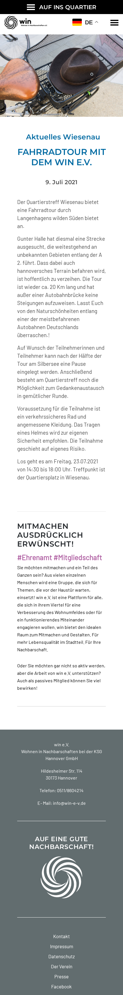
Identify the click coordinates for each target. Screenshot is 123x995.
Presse (61, 976)
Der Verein (61, 966)
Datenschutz (61, 956)
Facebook (61, 986)
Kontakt (61, 936)
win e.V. (61, 744)
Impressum (61, 946)
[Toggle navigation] (114, 22)
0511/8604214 (70, 790)
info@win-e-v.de (69, 803)
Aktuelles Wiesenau (63, 137)
